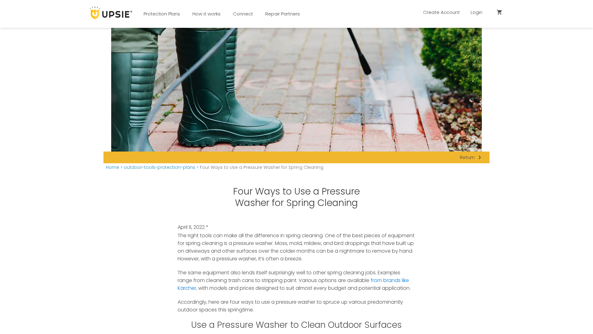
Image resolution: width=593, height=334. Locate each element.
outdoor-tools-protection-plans (159, 167)
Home (112, 167)
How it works (206, 14)
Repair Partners (282, 14)
